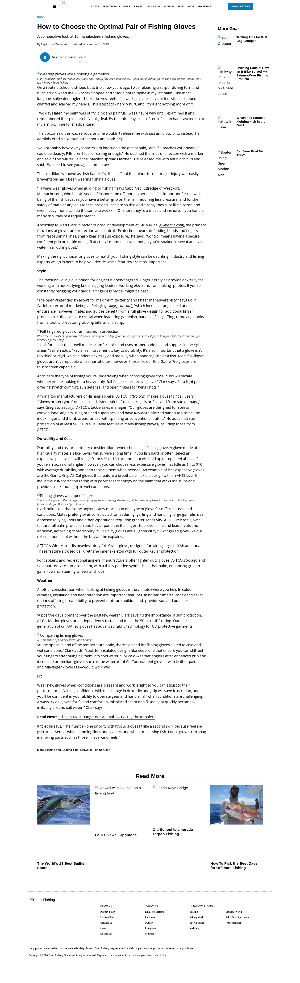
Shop (190, 6)
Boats (95, 6)
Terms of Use (107, 917)
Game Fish (153, 6)
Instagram (150, 928)
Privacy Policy (107, 912)
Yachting (194, 928)
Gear (126, 6)
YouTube (149, 933)
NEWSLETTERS (240, 6)
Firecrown (69, 955)
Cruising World (234, 912)
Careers (104, 928)
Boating (194, 912)
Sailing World (197, 917)
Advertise (204, 6)
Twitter (149, 922)
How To (169, 6)
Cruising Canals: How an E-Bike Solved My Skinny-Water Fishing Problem (252, 73)
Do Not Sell (106, 933)
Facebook (150, 917)
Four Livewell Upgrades (116, 835)
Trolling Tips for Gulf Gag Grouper (251, 39)
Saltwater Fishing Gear (95, 749)
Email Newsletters (154, 912)
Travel (138, 6)
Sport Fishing (197, 922)
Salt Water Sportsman (237, 917)
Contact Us (106, 922)
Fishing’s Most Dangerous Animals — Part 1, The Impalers (106, 716)
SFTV (180, 6)
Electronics (111, 6)
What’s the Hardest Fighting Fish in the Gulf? (250, 121)
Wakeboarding (233, 922)
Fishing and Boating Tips (61, 749)
